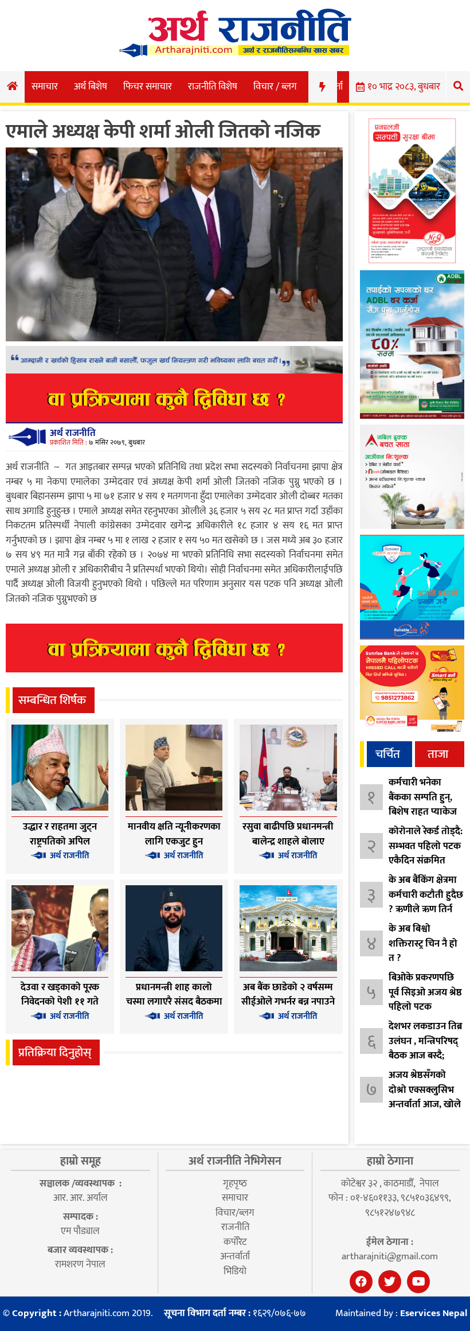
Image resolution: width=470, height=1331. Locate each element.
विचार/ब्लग (235, 1213)
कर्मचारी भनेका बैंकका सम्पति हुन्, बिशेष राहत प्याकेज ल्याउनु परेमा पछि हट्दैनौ (423, 812)
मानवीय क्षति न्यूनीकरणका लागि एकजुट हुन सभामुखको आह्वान (174, 841)
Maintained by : (401, 1313)
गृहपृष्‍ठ (235, 1184)
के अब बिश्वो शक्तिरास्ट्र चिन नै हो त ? (423, 943)
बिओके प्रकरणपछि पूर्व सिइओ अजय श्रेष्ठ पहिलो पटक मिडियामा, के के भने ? (425, 1007)
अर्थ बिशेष (90, 87)
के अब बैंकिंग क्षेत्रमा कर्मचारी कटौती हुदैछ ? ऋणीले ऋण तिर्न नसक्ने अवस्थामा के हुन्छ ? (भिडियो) (426, 909)
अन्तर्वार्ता (235, 1256)
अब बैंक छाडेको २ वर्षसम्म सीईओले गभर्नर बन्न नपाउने (288, 994)
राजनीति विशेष (212, 87)
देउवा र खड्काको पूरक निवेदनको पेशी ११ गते (60, 994)
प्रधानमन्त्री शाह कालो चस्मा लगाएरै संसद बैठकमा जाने (174, 1002)
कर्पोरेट (235, 1242)
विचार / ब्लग (275, 87)
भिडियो (235, 1271)
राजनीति (235, 1227)
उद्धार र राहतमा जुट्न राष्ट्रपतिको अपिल (60, 834)
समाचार (45, 87)
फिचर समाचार (147, 87)
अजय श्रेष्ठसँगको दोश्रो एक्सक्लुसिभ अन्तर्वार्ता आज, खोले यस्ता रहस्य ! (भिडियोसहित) (425, 1104)
